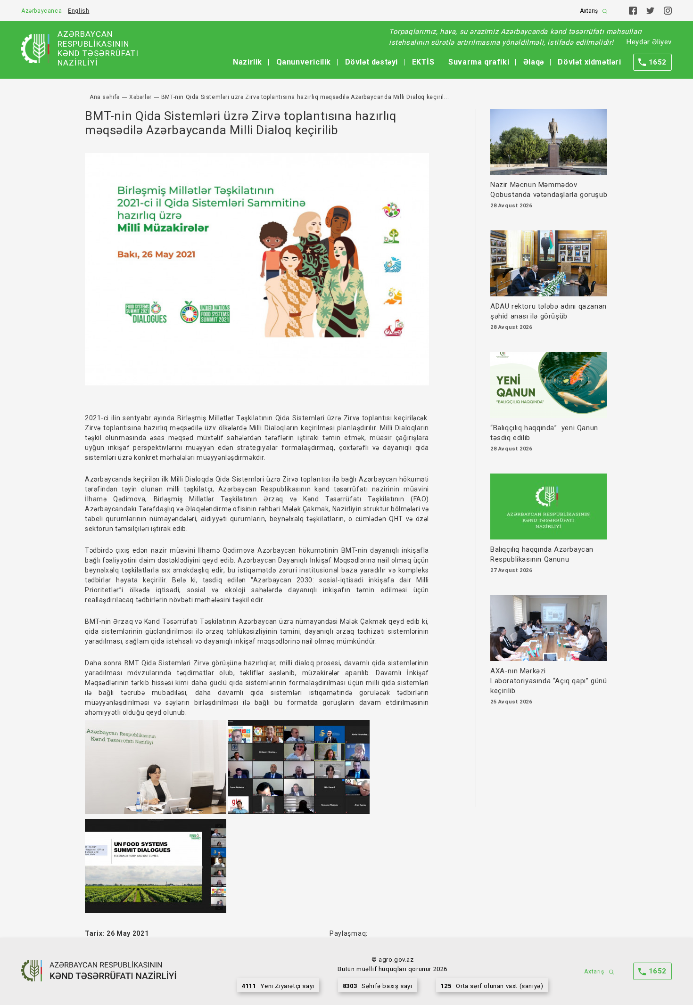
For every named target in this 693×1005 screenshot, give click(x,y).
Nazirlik (247, 61)
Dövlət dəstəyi (371, 61)
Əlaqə (533, 61)
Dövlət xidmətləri (589, 61)
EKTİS (423, 61)
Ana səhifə (105, 97)
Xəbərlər (140, 97)
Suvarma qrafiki (478, 61)
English (78, 11)
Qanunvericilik (303, 61)
